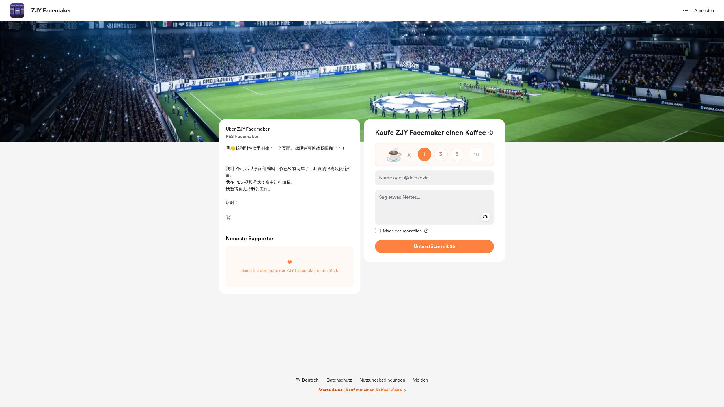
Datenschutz (339, 380)
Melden (420, 380)
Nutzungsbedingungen (382, 380)
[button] (685, 10)
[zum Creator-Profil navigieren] (17, 10)
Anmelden (704, 10)
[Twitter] (228, 218)
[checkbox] (398, 230)
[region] (434, 190)
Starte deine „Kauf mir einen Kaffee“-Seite (360, 390)
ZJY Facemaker (51, 10)
